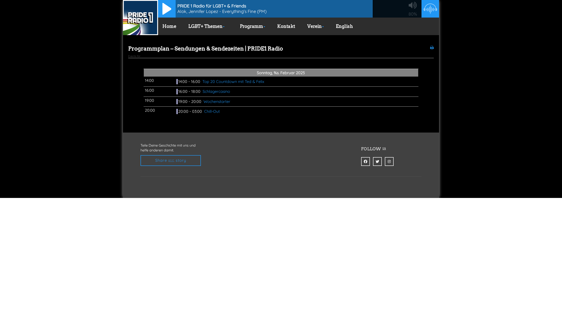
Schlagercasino (217, 91)
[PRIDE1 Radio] (140, 17)
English (344, 26)
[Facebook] (365, 161)
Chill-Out (212, 111)
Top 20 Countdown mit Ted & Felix (233, 81)
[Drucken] (432, 47)
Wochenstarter (217, 101)
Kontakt (286, 26)
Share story (170, 160)
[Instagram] (389, 161)
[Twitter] (377, 161)
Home (169, 26)
